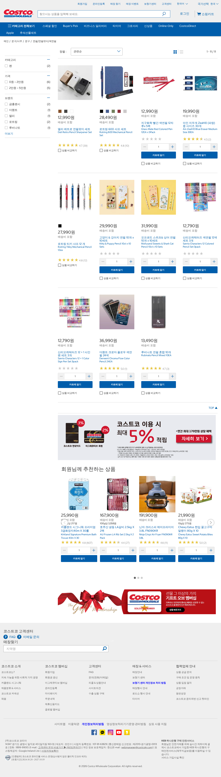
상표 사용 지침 (158, 724)
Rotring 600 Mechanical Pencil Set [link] (115, 134)
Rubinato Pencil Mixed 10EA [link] (156, 355)
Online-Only (165, 26)
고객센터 (95, 666)
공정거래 (181, 688)
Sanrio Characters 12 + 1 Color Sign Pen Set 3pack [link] (73, 360)
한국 (212, 3)
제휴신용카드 (52, 704)
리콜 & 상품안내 (97, 682)
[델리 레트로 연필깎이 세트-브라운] (60, 111)
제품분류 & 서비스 (11, 688)
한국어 (181, 3)
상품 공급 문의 (184, 672)
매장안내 (137, 672)
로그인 (184, 14)
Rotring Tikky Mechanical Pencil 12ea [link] (75, 248)
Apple (10, 32)
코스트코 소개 (11, 666)
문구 (27, 41)
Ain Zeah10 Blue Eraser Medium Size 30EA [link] (200, 130)
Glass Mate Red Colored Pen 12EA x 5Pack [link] (156, 130)
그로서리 (132, 26)
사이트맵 (59, 724)
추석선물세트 (28, 32)
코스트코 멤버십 (56, 666)
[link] (75, 98)
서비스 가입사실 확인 (172, 757)
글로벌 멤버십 (52, 709)
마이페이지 (51, 693)
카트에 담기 (158, 155)
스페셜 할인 (49, 26)
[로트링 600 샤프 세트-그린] (113, 111)
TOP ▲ (213, 408)
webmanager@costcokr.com (136, 747)
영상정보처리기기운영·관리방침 (126, 724)
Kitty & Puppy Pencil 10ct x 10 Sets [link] (115, 245)
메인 (6, 41)
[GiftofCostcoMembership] (137, 612)
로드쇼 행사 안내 (141, 693)
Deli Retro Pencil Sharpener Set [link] (75, 132)
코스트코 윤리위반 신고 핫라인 (192, 698)
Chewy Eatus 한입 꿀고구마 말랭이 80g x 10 (195, 529)
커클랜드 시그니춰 (11, 682)
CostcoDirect (187, 26)
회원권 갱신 (51, 677)
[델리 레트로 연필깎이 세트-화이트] (72, 111)
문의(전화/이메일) (98, 677)
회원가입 (50, 672)
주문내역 (50, 698)
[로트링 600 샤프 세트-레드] (119, 111)
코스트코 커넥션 (10, 693)
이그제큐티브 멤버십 (56, 682)
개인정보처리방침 (93, 724)
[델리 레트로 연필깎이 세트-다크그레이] (66, 111)
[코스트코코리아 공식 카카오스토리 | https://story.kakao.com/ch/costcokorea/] (127, 733)
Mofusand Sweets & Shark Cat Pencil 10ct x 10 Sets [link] (157, 245)
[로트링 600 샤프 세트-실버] (125, 111)
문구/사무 (17, 41)
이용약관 (73, 724)
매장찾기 (10, 642)
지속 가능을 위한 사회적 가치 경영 (19, 677)
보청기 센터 (138, 677)
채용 (3, 698)
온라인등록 (51, 688)
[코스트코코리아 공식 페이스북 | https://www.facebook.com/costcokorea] (94, 733)
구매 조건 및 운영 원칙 (188, 677)
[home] (18, 13)
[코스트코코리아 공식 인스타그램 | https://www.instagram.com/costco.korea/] (111, 733)
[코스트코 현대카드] (137, 458)
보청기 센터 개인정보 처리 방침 (149, 682)
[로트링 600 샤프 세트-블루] (107, 111)
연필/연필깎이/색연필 (44, 41)
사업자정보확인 (50, 750)
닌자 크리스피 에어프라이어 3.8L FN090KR (156, 529)
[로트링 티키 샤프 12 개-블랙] (60, 226)
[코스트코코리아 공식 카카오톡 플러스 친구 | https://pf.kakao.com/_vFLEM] (103, 733)
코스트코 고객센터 (18, 631)
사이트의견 (95, 688)
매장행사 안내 (139, 688)
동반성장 (181, 693)
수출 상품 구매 (96, 693)
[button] (166, 14)
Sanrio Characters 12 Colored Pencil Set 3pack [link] (198, 245)
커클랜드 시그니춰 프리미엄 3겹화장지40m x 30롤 (78, 529)
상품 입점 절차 (184, 682)
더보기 (9, 133)
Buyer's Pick (70, 26)
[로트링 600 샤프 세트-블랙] (101, 111)
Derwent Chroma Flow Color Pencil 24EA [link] (114, 360)
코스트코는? (8, 672)
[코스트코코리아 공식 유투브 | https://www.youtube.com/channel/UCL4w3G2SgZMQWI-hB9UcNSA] (119, 733)
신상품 (148, 26)
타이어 (117, 26)
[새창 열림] (8, 758)
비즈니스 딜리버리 (95, 26)
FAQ (91, 672)
